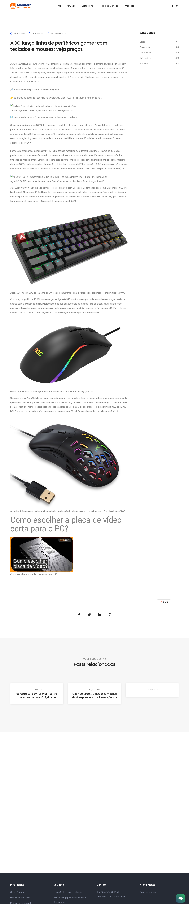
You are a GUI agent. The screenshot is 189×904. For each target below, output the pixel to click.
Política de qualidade (20, 897)
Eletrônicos (145, 52)
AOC (14, 63)
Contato (129, 5)
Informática (38, 33)
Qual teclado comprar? (25, 117)
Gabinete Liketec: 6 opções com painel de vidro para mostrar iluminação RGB (94, 695)
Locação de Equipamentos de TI (69, 892)
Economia (145, 47)
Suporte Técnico (148, 892)
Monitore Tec (61, 33)
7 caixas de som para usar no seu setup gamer (37, 89)
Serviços (70, 5)
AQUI (70, 97)
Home (58, 5)
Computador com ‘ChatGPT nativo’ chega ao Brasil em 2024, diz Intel (37, 695)
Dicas (142, 41)
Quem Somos (17, 892)
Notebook (145, 63)
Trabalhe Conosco (109, 5)
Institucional (87, 5)
